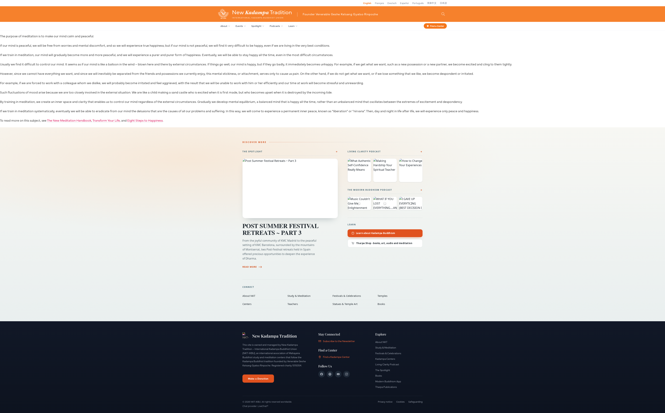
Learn (291, 26)
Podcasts (275, 26)
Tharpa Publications (386, 387)
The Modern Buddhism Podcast (370, 190)
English (367, 3)
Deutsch (392, 3)
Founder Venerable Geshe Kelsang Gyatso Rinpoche (340, 14)
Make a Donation (258, 378)
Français (379, 3)
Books (398, 304)
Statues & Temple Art (352, 304)
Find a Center (437, 25)
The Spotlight (252, 151)
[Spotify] (330, 374)
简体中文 (431, 3)
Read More (249, 266)
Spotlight (256, 26)
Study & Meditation (307, 295)
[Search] (443, 14)
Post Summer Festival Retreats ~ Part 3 (280, 229)
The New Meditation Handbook (69, 120)
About (223, 26)
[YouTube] (338, 374)
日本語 (443, 3)
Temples (398, 295)
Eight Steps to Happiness (145, 120)
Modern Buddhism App (388, 381)
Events (239, 26)
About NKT (262, 295)
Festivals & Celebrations (352, 295)
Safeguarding (415, 401)
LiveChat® (263, 405)
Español (404, 3)
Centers (262, 304)
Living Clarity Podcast (364, 151)
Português (418, 3)
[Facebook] (321, 374)
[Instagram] (346, 374)
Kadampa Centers (385, 358)
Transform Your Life (106, 120)
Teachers (307, 304)
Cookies (400, 401)
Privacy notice (385, 401)
